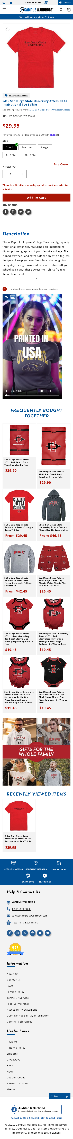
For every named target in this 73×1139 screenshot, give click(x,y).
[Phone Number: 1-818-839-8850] (4, 2)
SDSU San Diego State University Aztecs (49, 109)
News (10, 1071)
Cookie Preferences (19, 1021)
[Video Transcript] (12, 297)
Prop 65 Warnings (18, 1003)
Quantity (9, 167)
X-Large (11, 155)
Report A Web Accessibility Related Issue (36, 1118)
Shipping (12, 1053)
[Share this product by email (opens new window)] (28, 212)
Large (44, 147)
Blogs (10, 1065)
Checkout (67, 2)
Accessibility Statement (22, 1009)
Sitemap (12, 1089)
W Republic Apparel (18, 95)
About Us (13, 974)
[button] (4, 10)
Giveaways (13, 1059)
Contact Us (14, 979)
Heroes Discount (17, 1083)
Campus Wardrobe (27, 1124)
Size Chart (61, 164)
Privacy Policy (15, 991)
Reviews (12, 1041)
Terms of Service (18, 997)
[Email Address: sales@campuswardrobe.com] (11, 2)
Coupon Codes (16, 1077)
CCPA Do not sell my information (28, 1015)
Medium (27, 147)
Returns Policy (16, 1047)
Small (9, 147)
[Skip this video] (5, 297)
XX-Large (30, 155)
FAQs (10, 985)
